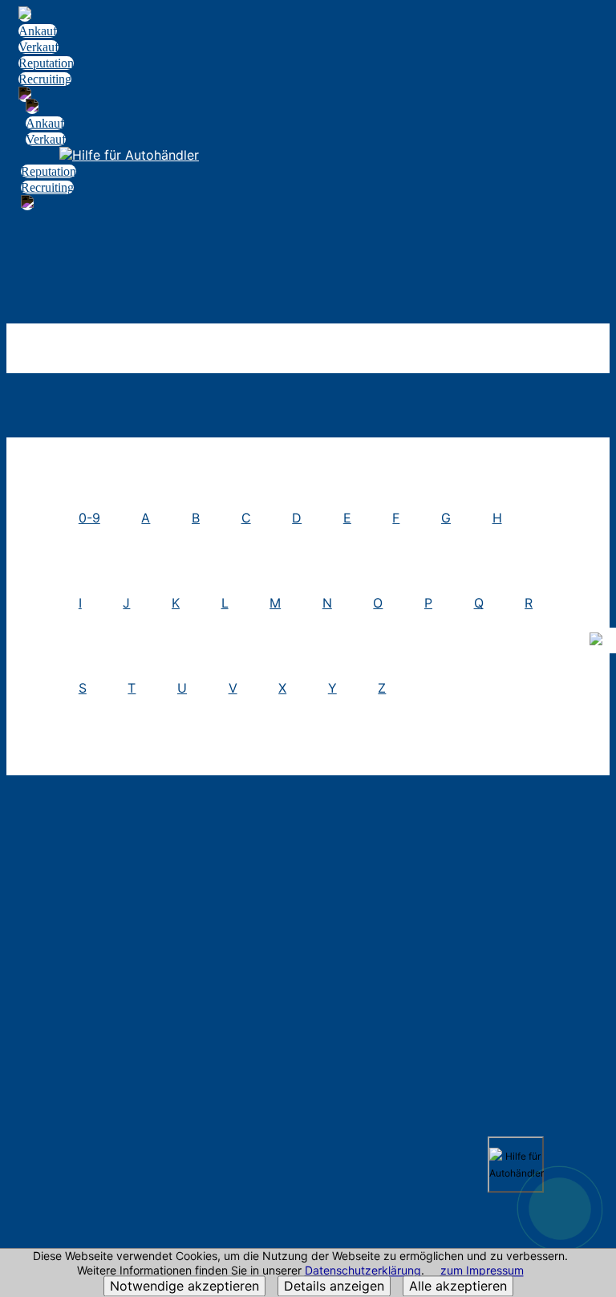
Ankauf (37, 31)
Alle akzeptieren (458, 1287)
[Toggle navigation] (594, 29)
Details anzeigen (334, 1287)
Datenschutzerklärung (363, 1271)
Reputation (46, 63)
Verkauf (38, 47)
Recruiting (44, 79)
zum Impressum (482, 1271)
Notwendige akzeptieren (184, 1287)
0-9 (89, 518)
